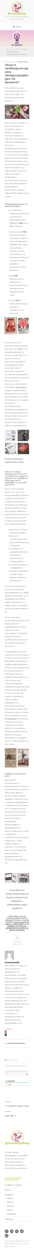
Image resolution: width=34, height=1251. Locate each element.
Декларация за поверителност (16, 1241)
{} (26, 1071)
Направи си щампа (13, 1185)
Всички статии (12, 1043)
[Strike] (13, 1071)
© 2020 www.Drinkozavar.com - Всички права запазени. (17, 1243)
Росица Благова (22, 61)
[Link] (24, 1071)
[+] (6, 1073)
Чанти (10, 1210)
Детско (10, 1206)
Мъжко (10, 1198)
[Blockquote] (19, 1071)
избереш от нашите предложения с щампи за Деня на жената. (17, 928)
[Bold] (6, 1071)
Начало (8, 49)
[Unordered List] (17, 1071)
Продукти (9, 1195)
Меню (18, 27)
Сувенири (9, 1219)
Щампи (8, 1190)
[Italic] (9, 1071)
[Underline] (11, 1071)
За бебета (11, 1214)
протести (21, 387)
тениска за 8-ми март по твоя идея (17, 923)
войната (12, 719)
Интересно (17, 49)
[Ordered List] (15, 1071)
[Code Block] (22, 1071)
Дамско (10, 1202)
